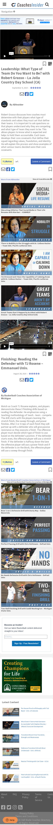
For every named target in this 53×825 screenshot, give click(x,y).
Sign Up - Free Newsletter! (26, 643)
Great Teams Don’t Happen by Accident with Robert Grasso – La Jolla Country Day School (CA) (24, 314)
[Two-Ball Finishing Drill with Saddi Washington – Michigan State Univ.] (26, 594)
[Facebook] (27, 94)
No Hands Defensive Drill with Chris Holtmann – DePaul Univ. (25, 576)
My (7, 161)
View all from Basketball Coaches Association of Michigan (28, 482)
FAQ (15, 794)
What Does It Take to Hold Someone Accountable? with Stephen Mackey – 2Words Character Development (34, 724)
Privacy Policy (25, 796)
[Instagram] (15, 807)
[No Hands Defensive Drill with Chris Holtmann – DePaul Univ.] (26, 560)
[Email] (22, 94)
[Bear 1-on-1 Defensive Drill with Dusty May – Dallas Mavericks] (26, 496)
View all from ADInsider (41, 179)
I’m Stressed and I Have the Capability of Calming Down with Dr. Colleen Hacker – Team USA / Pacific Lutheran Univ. (25, 279)
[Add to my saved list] (45, 64)
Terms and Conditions (26, 816)
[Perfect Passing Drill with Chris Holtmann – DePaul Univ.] (26, 529)
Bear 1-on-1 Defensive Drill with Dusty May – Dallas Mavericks (23, 512)
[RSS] (20, 807)
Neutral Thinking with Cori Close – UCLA (34, 761)
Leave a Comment (41, 161)
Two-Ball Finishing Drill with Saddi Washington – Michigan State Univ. (26, 610)
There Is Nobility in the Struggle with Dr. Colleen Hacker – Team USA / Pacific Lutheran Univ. (26, 244)
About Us (4, 796)
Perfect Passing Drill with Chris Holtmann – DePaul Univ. (26, 544)
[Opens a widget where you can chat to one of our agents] (10, 820)
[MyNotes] (50, 64)
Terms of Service (38, 797)
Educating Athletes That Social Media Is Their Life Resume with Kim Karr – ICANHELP (23, 211)
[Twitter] (31, 94)
